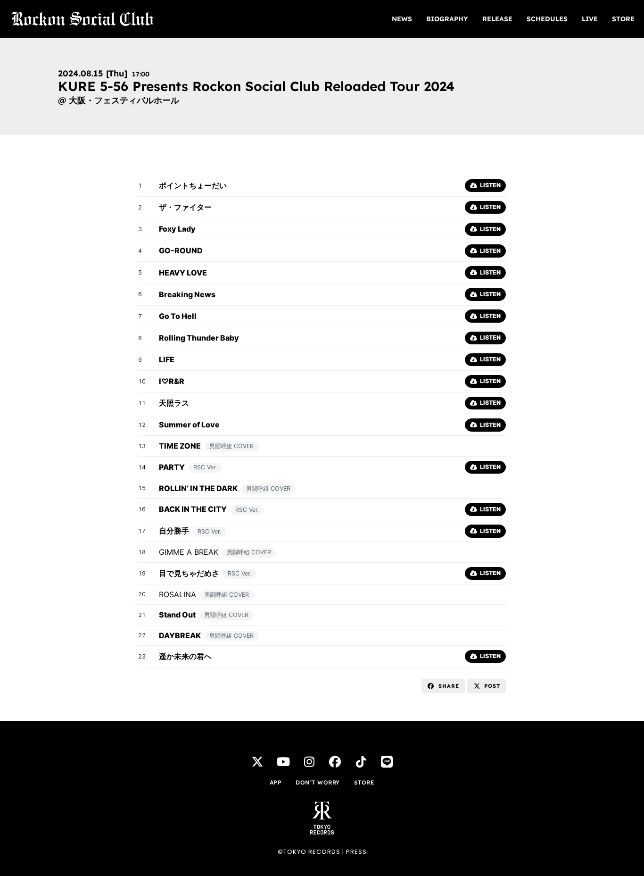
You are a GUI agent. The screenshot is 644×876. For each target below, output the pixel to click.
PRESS (356, 851)
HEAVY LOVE (183, 272)
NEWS (402, 19)
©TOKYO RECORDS (309, 851)
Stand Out (177, 614)
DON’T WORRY (318, 782)
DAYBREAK (180, 635)
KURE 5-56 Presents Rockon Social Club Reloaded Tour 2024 (256, 86)
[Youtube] (283, 761)
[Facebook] (335, 761)
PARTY (172, 467)
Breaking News (187, 294)
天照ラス (174, 403)
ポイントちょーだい (193, 185)
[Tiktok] (361, 761)
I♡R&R (171, 381)
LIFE (166, 359)
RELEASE (497, 19)
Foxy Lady (177, 229)
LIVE (590, 19)
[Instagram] (309, 761)
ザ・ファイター (185, 207)
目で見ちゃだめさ (189, 573)
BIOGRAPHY (447, 19)
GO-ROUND (181, 250)
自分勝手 (174, 530)
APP (276, 782)
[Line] (387, 761)
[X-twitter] (257, 761)
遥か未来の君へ (185, 656)
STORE (623, 19)
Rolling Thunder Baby (199, 337)
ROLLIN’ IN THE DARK (198, 488)
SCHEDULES (547, 19)
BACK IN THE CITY (193, 509)
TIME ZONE (180, 446)
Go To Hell (178, 316)
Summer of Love (189, 424)
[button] (443, 686)
